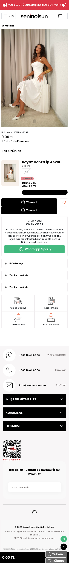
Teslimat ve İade (18, 275)
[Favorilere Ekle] (64, 202)
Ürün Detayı (16, 263)
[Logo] (34, 16)
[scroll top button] (64, 547)
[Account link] (60, 16)
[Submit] (55, 487)
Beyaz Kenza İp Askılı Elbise (41, 162)
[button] (56, 554)
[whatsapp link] (64, 539)
